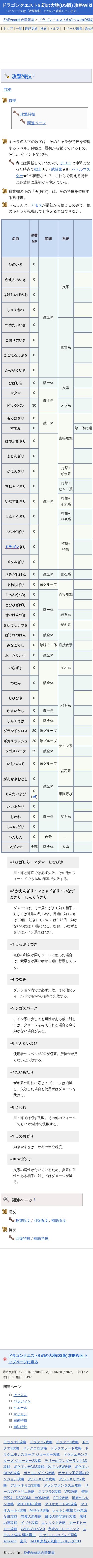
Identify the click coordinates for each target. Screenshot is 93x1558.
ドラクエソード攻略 (66, 1448)
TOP (7, 89)
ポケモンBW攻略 (58, 1467)
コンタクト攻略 (53, 1523)
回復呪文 (40, 1220)
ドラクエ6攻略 (14, 1442)
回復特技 (23, 1238)
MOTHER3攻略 (29, 1504)
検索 (43, 28)
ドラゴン (12, 547)
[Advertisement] (46, 47)
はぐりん (20, 1395)
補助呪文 (58, 1220)
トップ (8, 28)
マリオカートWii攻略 (61, 1504)
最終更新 (31, 28)
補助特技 (40, 1238)
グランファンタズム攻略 (62, 1485)
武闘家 (56, 169)
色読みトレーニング (63, 1529)
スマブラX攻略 (49, 1492)
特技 (12, 100)
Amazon (9, 1541)
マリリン (20, 1414)
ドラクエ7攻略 (41, 1442)
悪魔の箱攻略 (31, 1516)
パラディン (22, 1401)
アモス (36, 205)
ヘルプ (54, 28)
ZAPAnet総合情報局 (18, 20)
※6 (34, 797)
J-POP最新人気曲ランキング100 (55, 1541)
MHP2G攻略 (39, 1510)
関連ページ (36, 123)
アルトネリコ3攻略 (25, 1485)
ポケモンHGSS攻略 (29, 1467)
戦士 (38, 169)
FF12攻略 (61, 1498)
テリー (65, 163)
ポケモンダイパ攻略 (39, 1473)
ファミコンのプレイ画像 (58, 1535)
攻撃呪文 (23, 1220)
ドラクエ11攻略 (35, 1448)
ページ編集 (74, 28)
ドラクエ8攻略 (67, 1442)
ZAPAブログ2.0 (33, 1529)
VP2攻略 (71, 1492)
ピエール (20, 1408)
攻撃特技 (22, 76)
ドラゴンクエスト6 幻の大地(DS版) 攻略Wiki (47, 5)
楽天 (23, 1541)
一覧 (19, 28)
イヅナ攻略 (29, 1523)
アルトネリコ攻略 (42, 1479)
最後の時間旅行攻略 (60, 1516)
